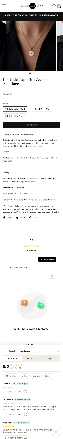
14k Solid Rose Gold (14, 116)
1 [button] (30, 73)
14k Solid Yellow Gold (15, 109)
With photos (10, 376)
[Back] (5, 351)
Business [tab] (31, 358)
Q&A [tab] (50, 358)
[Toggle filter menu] (52, 276)
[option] (31, 15)
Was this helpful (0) (17, 391)
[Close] (58, 351)
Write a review (47, 259)
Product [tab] (12, 358)
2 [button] (33, 73)
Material (6, 103)
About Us (31, 344)
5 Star (24, 376)
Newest (36, 376)
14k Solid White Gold (41, 109)
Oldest (48, 376)
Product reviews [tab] (19, 267)
